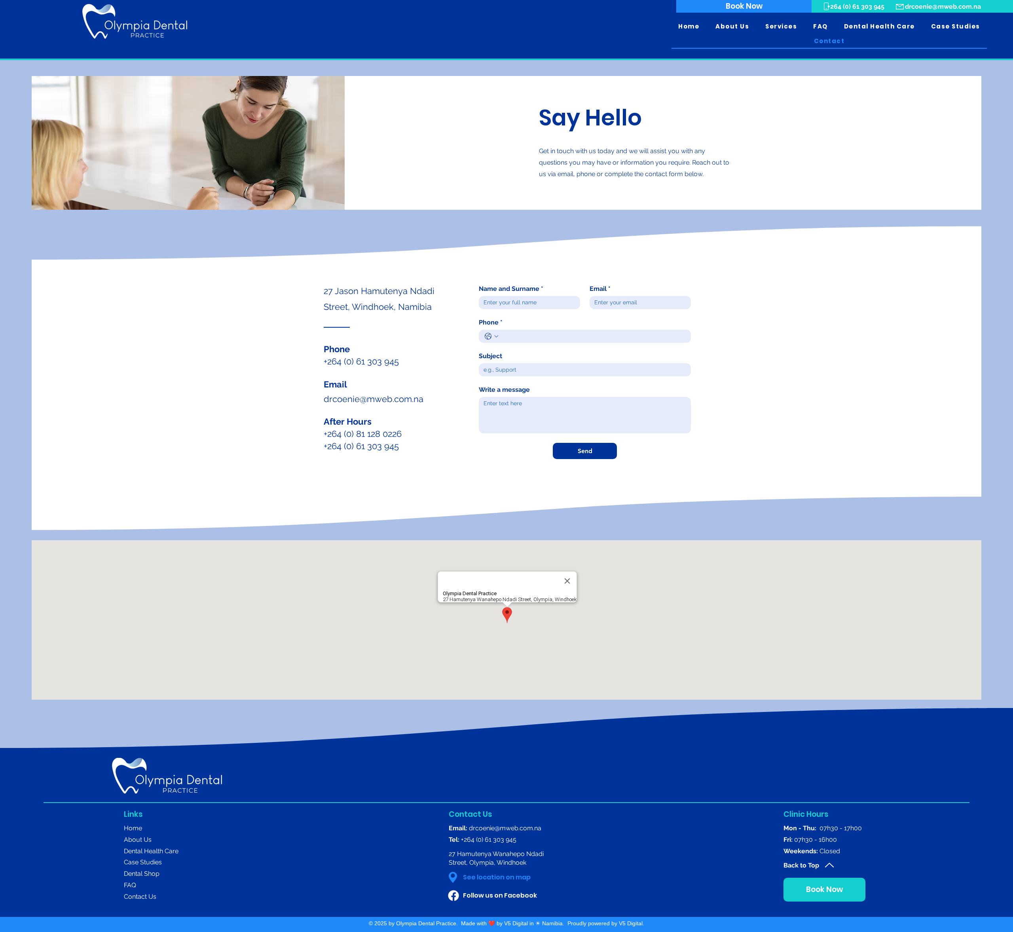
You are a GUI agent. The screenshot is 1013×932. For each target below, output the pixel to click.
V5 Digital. (631, 923)
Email (600, 288)
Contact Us (140, 896)
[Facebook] (453, 895)
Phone (491, 322)
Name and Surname (511, 288)
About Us (138, 839)
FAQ (130, 885)
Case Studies (143, 862)
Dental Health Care (151, 851)
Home (133, 828)
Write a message (504, 389)
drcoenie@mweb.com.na (943, 6)
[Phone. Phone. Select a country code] (491, 336)
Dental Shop (141, 873)
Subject (490, 356)
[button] (732, 26)
